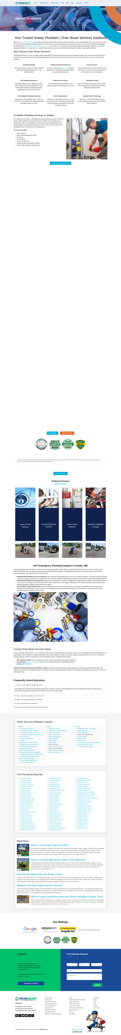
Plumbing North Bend (27, 830)
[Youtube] (23, 1015)
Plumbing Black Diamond (28, 812)
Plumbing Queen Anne (84, 788)
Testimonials (79, 3)
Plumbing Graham (54, 784)
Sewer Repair (82, 738)
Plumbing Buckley (82, 778)
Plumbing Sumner (54, 788)
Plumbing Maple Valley (27, 824)
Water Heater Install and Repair (76, 1007)
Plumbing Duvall (54, 812)
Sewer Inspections (83, 732)
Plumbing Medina (54, 818)
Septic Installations (54, 734)
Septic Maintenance (54, 736)
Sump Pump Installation (26, 750)
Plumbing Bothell (25, 814)
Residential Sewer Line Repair (87, 728)
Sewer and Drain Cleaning (51, 1003)
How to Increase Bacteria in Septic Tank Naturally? (58, 859)
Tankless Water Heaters (74, 1003)
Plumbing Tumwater (83, 824)
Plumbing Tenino (82, 822)
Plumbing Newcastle (55, 794)
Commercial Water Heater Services (32, 734)
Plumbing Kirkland (25, 804)
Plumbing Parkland (54, 786)
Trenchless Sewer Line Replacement (89, 742)
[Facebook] (16, 1015)
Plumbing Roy (53, 810)
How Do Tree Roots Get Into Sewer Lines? (39, 874)
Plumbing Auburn (25, 788)
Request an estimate (33, 662)
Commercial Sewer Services (30, 732)
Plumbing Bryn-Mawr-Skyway (86, 794)
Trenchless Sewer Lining (85, 744)
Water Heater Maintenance (29, 760)
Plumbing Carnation (26, 816)
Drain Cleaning (24, 736)
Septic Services (54, 3)
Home (35, 3)
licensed (64, 68)
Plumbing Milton (82, 814)
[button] (15, 462)
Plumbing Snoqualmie (55, 824)
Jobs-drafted (72, 1013)
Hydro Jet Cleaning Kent (50, 1009)
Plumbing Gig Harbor (26, 802)
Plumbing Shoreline (54, 806)
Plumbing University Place (57, 790)
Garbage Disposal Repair (29, 746)
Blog (72, 3)
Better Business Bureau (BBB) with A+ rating (37, 46)
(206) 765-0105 (26, 664)
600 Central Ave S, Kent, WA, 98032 (23, 1006)
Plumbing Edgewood (55, 780)
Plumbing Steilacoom (55, 826)
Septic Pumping (53, 738)
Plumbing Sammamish (55, 804)
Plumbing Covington (26, 786)
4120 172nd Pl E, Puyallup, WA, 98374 (24, 1008)
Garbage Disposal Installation (28, 744)
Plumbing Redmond (55, 778)
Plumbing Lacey (82, 818)
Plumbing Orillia (82, 804)
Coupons (71, 1011)
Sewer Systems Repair (50, 1005)
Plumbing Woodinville (55, 830)
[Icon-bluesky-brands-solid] (26, 1015)
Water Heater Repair (27, 762)
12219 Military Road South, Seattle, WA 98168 (25, 1010)
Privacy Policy (97, 1007)
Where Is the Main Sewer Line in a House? (39, 885)
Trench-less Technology (74, 1005)
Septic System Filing (54, 746)
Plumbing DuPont (54, 808)
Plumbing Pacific (54, 802)
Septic (49, 726)
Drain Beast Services (27, 42)
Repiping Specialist (25, 748)
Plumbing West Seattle (84, 808)
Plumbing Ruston (82, 828)
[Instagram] (29, 1015)
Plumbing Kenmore (54, 800)
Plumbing (21, 726)
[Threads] (32, 1015)
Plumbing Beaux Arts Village (86, 792)
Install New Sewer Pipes (50, 1011)
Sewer (78, 726)
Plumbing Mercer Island (27, 826)
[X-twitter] (19, 1015)
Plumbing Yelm (81, 826)
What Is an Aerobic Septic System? (50, 845)
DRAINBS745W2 (43, 1029)
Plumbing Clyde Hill (26, 818)
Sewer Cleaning (82, 730)
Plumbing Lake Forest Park (57, 828)
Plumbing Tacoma (25, 780)
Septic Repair (52, 740)
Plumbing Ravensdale (83, 806)
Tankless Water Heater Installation (30, 752)
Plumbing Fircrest (54, 822)
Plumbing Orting (82, 782)
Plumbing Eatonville (55, 816)
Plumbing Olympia (82, 820)
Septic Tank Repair (54, 752)
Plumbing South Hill (55, 792)
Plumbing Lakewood (26, 806)
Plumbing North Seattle (84, 802)
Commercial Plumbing (26, 728)
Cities (67, 3)
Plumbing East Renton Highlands (87, 798)
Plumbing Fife (53, 782)
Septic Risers (52, 742)
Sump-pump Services (74, 1001)
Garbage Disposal (49, 1007)
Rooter (23, 740)
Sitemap (95, 1005)
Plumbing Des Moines (27, 784)
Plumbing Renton (25, 808)
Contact (86, 3)
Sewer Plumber (82, 736)
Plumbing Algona (54, 796)
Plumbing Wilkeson (83, 816)
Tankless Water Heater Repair (30, 756)
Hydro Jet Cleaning (27, 738)
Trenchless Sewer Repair (85, 746)
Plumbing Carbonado (83, 812)
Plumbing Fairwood (55, 814)
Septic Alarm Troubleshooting (57, 730)
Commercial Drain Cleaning (29, 730)
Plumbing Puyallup (26, 782)
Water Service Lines (73, 1009)
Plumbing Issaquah (26, 822)
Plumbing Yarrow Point (84, 810)
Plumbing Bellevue (26, 796)
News (95, 1003)
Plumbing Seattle (25, 778)
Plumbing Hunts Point (83, 800)
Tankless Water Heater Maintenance (32, 754)
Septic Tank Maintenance (56, 750)
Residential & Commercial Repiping (53, 1013)
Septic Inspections (54, 732)
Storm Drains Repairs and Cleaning (77, 999)
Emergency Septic (54, 728)
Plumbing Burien (25, 790)
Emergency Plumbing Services (28, 742)
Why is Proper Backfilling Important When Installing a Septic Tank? (67, 896)
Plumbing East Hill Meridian (85, 796)
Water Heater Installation (27, 758)
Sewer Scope (82, 740)
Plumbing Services (44, 3)
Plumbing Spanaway (83, 784)
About (62, 3)
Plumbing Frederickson (84, 780)
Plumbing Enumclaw (26, 820)
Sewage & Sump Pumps (50, 1001)
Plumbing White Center (56, 820)
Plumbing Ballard (82, 786)
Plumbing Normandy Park (28, 828)
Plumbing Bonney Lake (27, 798)
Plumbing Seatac (25, 794)
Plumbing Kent (24, 810)
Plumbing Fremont (54, 798)
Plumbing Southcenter (84, 790)
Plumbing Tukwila (25, 792)
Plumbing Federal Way (27, 800)
